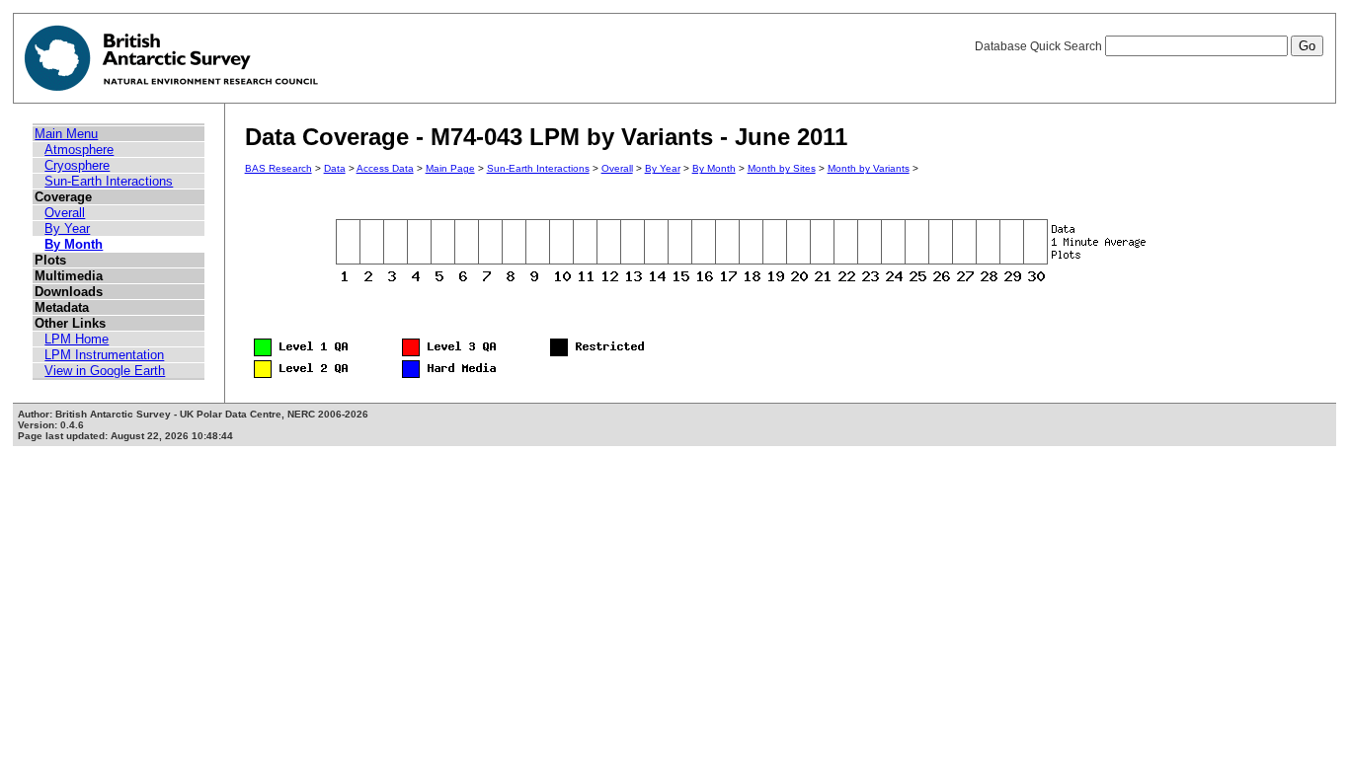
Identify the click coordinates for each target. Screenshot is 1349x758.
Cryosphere (77, 165)
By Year (67, 228)
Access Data (385, 168)
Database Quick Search (1040, 46)
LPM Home (76, 339)
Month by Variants (869, 168)
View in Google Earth (104, 370)
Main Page (450, 168)
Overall (64, 212)
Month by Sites (782, 168)
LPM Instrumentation (104, 354)
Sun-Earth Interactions (108, 181)
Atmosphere (79, 149)
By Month (73, 244)
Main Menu (66, 133)
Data (335, 168)
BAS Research (278, 168)
